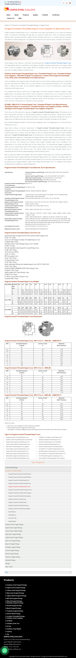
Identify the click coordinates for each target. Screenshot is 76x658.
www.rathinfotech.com (60, 656)
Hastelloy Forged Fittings (12, 547)
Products (26, 15)
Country (9, 631)
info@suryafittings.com (13, 4)
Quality (35, 15)
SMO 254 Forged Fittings (12, 541)
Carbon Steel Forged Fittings (13, 531)
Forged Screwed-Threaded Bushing (18, 505)
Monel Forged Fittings (11, 554)
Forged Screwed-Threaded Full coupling (19, 496)
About (17, 15)
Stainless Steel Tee (12, 623)
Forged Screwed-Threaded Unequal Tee (19, 483)
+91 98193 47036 (12, 2)
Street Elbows (12, 512)
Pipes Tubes (9, 567)
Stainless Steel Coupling (14, 618)
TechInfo (45, 15)
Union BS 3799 (12, 518)
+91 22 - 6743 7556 (14, 647)
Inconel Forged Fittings (12, 550)
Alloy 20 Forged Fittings (12, 544)
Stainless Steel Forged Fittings (14, 524)
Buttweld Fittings (10, 560)
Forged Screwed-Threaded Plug (17, 502)
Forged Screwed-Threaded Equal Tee (18, 480)
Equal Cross (45, 25)
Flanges (7, 563)
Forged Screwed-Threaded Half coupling (19, 493)
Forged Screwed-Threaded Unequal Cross (20, 490)
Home (8, 15)
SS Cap (8, 626)
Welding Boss (12, 515)
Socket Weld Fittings (11, 467)
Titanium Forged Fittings (12, 557)
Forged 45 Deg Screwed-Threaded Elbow (19, 477)
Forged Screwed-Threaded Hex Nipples (19, 508)
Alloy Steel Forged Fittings (13, 534)
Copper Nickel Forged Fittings (14, 537)
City (7, 634)
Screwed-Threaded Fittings (29, 25)
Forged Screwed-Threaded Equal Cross (19, 486)
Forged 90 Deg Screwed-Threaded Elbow (19, 474)
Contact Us (10, 18)
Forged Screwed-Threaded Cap (17, 499)
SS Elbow (9, 621)
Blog (20, 18)
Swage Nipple (12, 521)
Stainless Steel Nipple (13, 629)
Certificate (55, 15)
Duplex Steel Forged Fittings (13, 528)
